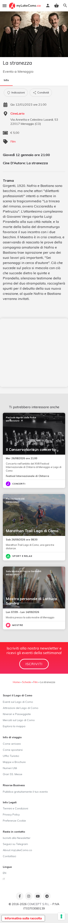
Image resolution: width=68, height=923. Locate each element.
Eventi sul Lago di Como (18, 702)
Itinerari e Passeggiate (17, 714)
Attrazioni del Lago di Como (20, 708)
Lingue (7, 867)
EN (4, 873)
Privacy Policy (11, 814)
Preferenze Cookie (14, 820)
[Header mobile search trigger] (65, 5)
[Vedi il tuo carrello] (56, 5)
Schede (26, 682)
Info (6, 80)
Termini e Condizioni (15, 808)
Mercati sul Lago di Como (19, 720)
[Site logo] (25, 6)
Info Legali (10, 802)
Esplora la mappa (14, 726)
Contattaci (9, 856)
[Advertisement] (34, 352)
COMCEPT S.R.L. (38, 904)
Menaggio (25, 71)
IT (4, 879)
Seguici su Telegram (15, 844)
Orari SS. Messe (12, 774)
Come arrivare (12, 743)
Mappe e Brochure (14, 762)
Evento (8, 71)
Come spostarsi (13, 750)
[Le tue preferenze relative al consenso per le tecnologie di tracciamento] (61, 916)
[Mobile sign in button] (47, 5)
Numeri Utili (10, 768)
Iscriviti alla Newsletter (16, 838)
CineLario (17, 113)
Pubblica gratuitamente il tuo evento (25, 791)
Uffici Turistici (11, 756)
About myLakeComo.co (17, 850)
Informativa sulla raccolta (23, 918)
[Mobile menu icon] (4, 6)
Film (13, 141)
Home (16, 682)
